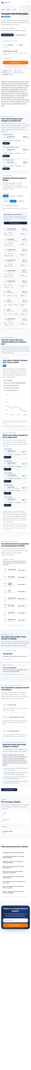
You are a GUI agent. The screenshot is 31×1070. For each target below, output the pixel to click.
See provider (21, 570)
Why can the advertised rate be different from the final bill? (13, 887)
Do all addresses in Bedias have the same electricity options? (13, 857)
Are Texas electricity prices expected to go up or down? (14, 882)
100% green (20, 196)
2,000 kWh (20, 201)
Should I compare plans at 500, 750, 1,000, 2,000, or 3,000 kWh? (14, 892)
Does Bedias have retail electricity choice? (14, 852)
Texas (2, 9)
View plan (5, 143)
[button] (11, 234)
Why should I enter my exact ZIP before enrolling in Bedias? (13, 862)
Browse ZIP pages (20, 35)
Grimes (21, 44)
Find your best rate (7, 35)
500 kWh (6, 201)
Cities (8, 9)
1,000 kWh (13, 201)
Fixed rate (12, 196)
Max (4, 365)
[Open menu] (28, 2)
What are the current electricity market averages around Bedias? (13, 872)
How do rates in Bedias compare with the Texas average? (13, 877)
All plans (6, 196)
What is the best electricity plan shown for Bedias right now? (14, 867)
